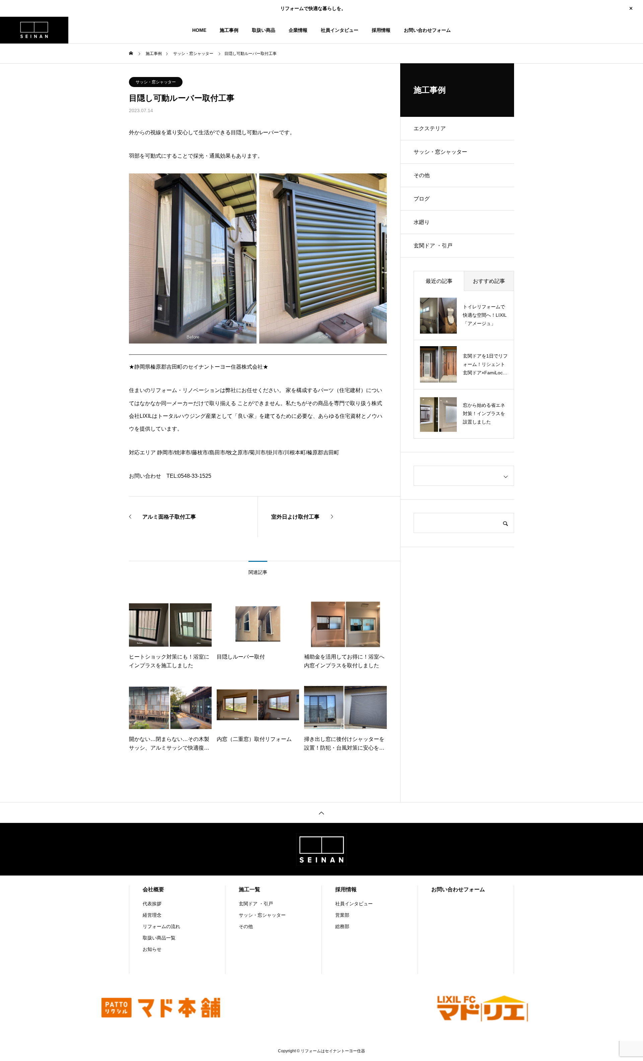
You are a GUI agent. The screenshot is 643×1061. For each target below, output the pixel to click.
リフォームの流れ (161, 926)
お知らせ (152, 949)
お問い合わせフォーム (427, 30)
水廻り (422, 222)
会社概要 (153, 889)
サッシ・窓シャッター (156, 82)
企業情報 (298, 30)
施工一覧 (249, 889)
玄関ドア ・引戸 (433, 245)
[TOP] (321, 812)
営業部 (342, 915)
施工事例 (229, 30)
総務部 (342, 926)
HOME (199, 30)
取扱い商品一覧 (159, 937)
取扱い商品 (263, 30)
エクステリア (430, 128)
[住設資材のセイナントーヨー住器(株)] (34, 30)
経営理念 (152, 915)
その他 (422, 175)
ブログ (422, 199)
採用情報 (381, 30)
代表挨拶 (152, 903)
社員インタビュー (339, 30)
